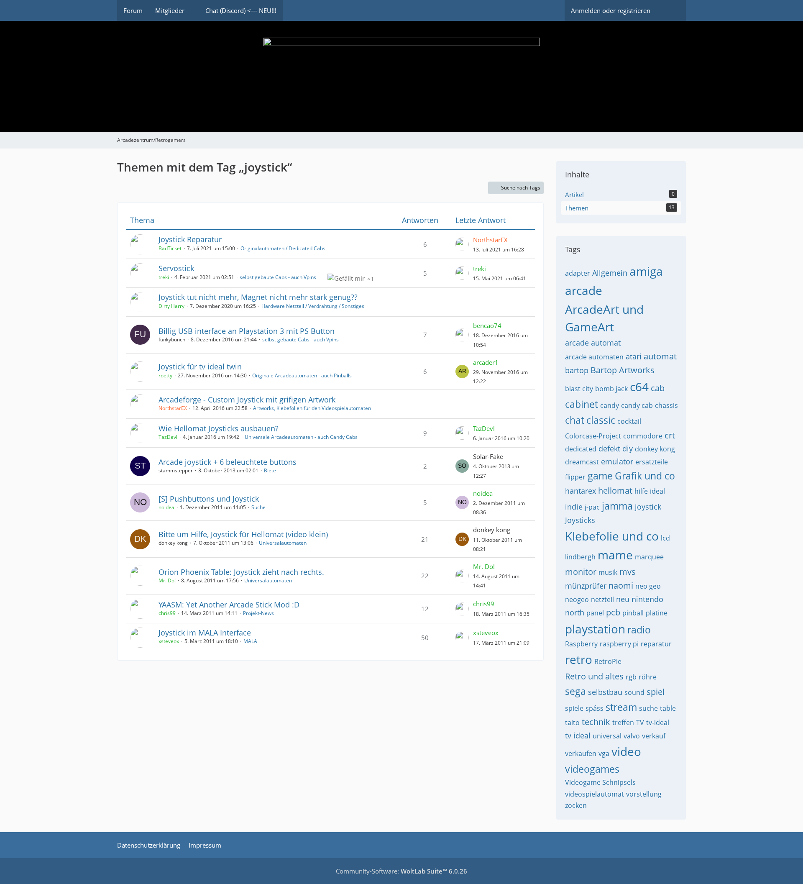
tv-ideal (657, 722)
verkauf (653, 736)
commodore (642, 436)
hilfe (641, 491)
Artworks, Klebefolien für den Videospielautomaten (312, 408)
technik (596, 722)
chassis (666, 405)
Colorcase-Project (593, 436)
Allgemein (609, 273)
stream (621, 707)
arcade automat (593, 343)
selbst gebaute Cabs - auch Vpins (278, 277)
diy (627, 448)
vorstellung (644, 794)
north (574, 612)
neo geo (648, 586)
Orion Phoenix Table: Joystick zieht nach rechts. (241, 572)
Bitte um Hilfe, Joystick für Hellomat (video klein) (243, 534)
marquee (649, 556)
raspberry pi (619, 643)
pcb (613, 612)
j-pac (592, 507)
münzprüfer (585, 586)
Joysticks (580, 520)
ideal (657, 491)
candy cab (637, 405)
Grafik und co (645, 475)
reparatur (656, 643)
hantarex (580, 491)
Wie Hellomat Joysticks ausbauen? (219, 428)
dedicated (580, 449)
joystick (648, 507)
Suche (258, 507)
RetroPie (607, 661)
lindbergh (580, 556)
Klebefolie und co (612, 536)
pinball (633, 613)
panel (595, 613)
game (600, 475)
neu (622, 599)
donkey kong (655, 449)
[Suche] (671, 10)
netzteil (602, 599)
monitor (580, 571)
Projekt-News (258, 613)
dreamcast (582, 461)
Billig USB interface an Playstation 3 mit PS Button (247, 331)
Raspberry (581, 643)
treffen (623, 722)
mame (615, 555)
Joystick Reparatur (190, 239)
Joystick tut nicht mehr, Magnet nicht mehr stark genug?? (258, 297)
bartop (576, 370)
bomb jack (611, 388)
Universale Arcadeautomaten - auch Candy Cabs (301, 437)
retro (578, 659)
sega (575, 691)
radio (639, 629)
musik (607, 572)
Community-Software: (401, 871)
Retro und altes (594, 676)
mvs (627, 571)
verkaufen (580, 753)
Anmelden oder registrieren (610, 10)
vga (603, 753)
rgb (631, 677)
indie (574, 507)
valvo (632, 736)
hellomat (615, 490)
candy (609, 405)
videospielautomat (594, 794)
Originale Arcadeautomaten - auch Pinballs (302, 375)
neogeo (577, 599)
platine (656, 613)
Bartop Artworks (623, 370)
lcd (665, 538)
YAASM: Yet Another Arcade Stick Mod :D (229, 605)
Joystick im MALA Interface (205, 633)
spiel (656, 691)
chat (574, 420)
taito (572, 722)
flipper (575, 477)
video (626, 751)
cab (658, 388)
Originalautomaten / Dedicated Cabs (282, 248)
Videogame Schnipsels (600, 782)
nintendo (647, 599)
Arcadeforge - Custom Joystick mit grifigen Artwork (247, 400)
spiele (574, 708)
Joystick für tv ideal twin (200, 366)
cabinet (581, 404)
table (668, 708)
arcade (583, 290)
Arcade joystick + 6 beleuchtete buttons (228, 462)
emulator (617, 461)
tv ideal (578, 735)
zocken (576, 805)
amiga (646, 271)
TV (640, 722)
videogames (592, 769)
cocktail (629, 421)
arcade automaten (594, 356)
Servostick (176, 268)
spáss (595, 708)
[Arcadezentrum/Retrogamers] (401, 76)
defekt (609, 448)
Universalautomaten (283, 542)
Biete (270, 470)
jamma (617, 505)
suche (648, 708)
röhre (648, 677)
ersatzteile (651, 461)
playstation (595, 629)
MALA (250, 641)
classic (600, 420)
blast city (579, 388)
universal (607, 736)
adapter (577, 273)
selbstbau (605, 692)
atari (634, 356)
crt (670, 435)
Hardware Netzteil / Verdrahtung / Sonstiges (312, 306)
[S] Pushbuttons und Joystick (209, 499)
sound (634, 692)
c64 (639, 387)
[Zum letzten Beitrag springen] (462, 244)
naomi (621, 585)
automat (660, 356)
